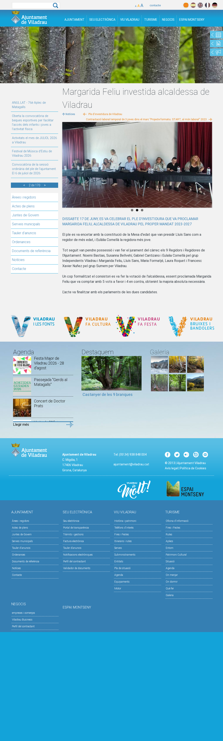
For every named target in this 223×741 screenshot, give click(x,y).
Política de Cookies (193, 468)
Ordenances (21, 242)
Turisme (150, 19)
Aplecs (169, 541)
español (193, 5)
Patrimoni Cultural (176, 554)
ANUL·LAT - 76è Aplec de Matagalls (29, 105)
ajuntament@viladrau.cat (131, 464)
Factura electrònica (73, 541)
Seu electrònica (71, 520)
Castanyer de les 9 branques (108, 394)
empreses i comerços (23, 612)
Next (209, 163)
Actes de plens (23, 206)
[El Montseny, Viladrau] (195, 390)
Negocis (168, 19)
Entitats (118, 561)
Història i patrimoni (125, 520)
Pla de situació (122, 568)
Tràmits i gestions (73, 534)
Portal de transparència (76, 527)
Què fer (170, 588)
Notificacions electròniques (78, 554)
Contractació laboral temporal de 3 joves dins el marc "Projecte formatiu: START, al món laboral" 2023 (146, 119)
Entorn (169, 547)
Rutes (169, 534)
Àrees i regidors (24, 197)
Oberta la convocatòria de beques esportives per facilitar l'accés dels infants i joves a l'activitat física (33, 122)
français (207, 5)
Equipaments (122, 581)
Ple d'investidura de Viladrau (105, 114)
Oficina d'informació (177, 520)
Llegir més (21, 424)
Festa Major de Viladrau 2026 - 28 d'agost (49, 363)
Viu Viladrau (129, 19)
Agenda (118, 575)
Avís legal (171, 468)
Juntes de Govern (25, 215)
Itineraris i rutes (123, 541)
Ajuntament (74, 19)
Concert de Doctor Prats (49, 403)
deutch (214, 5)
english (200, 5)
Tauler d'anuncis (24, 233)
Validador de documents (76, 568)
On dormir (171, 581)
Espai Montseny (191, 19)
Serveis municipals (26, 224)
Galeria (170, 595)
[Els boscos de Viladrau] (177, 372)
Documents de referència (31, 251)
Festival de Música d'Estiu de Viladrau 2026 (32, 153)
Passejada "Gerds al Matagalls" (50, 382)
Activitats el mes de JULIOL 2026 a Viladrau (34, 140)
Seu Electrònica (102, 19)
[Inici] (29, 17)
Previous (65, 163)
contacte (155, 5)
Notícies (18, 260)
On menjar (172, 575)
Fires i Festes (121, 534)
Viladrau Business (22, 619)
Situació (170, 561)
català (185, 5)
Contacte (19, 269)
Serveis (118, 547)
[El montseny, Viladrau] (159, 372)
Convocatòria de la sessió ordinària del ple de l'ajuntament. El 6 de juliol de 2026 (34, 169)
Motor (117, 588)
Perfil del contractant (74, 561)
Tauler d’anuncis (72, 547)
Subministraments (124, 554)
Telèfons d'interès (124, 527)
